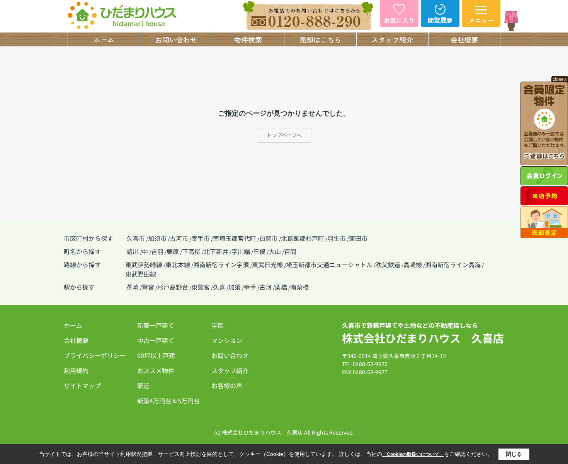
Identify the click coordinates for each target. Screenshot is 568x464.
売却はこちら (320, 39)
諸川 (132, 251)
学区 (217, 325)
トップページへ (284, 135)
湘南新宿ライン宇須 (221, 264)
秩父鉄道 (388, 264)
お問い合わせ (176, 39)
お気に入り (399, 20)
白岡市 (268, 238)
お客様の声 (226, 385)
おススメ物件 (155, 370)
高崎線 (412, 264)
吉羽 (157, 251)
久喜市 (135, 238)
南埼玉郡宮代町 (234, 238)
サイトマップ (82, 385)
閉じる (514, 454)
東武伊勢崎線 (143, 264)
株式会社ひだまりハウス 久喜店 (423, 338)
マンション (226, 340)
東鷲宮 (200, 287)
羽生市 (336, 238)
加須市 (157, 238)
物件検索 (248, 39)
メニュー (481, 20)
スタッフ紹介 (392, 39)
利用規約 (76, 370)
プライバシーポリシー (95, 355)
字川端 (240, 251)
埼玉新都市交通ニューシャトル (329, 264)
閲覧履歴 (440, 20)
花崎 (132, 287)
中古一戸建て (155, 340)
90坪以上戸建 (156, 355)
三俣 (259, 251)
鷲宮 (148, 287)
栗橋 (281, 287)
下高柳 (191, 251)
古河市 (179, 238)
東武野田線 (140, 273)
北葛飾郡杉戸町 (302, 238)
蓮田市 (358, 238)
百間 (290, 251)
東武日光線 (267, 264)
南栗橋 (299, 287)
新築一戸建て (155, 325)
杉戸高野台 (172, 287)
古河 (265, 287)
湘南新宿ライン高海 (453, 264)
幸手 (250, 287)
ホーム (104, 39)
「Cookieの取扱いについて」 (413, 454)
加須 (234, 287)
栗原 (173, 251)
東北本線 (177, 264)
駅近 (143, 385)
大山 (275, 251)
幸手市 (200, 238)
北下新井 (216, 251)
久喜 (219, 287)
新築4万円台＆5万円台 (168, 400)
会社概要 (464, 39)
